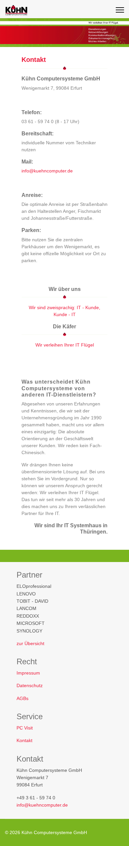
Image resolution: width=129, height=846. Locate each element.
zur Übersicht (30, 643)
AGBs (22, 698)
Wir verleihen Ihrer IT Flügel (64, 345)
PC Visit (25, 727)
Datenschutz (30, 685)
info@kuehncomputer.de (47, 170)
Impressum (28, 673)
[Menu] (120, 10)
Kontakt (24, 740)
